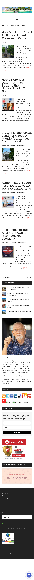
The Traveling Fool (17, 10)
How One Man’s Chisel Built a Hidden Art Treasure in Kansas (17, 35)
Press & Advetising (6, 497)
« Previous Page (6, 277)
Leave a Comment (22, 42)
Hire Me (4, 499)
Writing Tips (9, 499)
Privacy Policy (22, 553)
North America (15, 25)
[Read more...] (5, 123)
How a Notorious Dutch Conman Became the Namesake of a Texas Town (16, 85)
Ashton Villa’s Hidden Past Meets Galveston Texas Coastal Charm (17, 185)
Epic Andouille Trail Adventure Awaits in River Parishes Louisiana (15, 234)
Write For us (5, 493)
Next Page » (29, 277)
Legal (3, 495)
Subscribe (17, 432)
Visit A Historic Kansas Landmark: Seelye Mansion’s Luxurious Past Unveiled (17, 137)
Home (3, 25)
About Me (4, 383)
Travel (8, 25)
